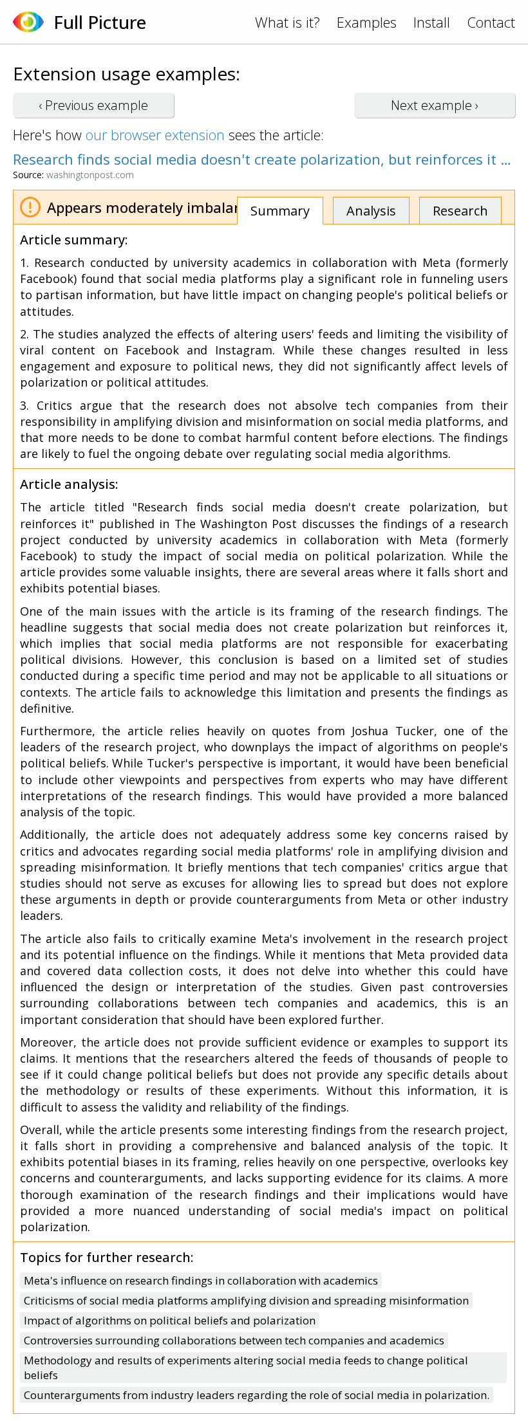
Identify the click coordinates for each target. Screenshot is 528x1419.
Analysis (371, 210)
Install (431, 22)
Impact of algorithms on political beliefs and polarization (170, 1320)
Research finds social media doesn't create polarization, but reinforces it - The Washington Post (264, 159)
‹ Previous (93, 105)
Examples (367, 22)
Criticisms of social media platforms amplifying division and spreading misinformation (246, 1300)
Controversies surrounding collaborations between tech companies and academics (234, 1340)
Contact (491, 22)
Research (460, 210)
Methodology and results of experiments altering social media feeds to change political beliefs (246, 1367)
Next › (434, 105)
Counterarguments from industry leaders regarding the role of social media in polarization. (256, 1394)
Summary (280, 210)
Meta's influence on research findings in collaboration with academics (201, 1280)
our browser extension (155, 134)
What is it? (287, 22)
